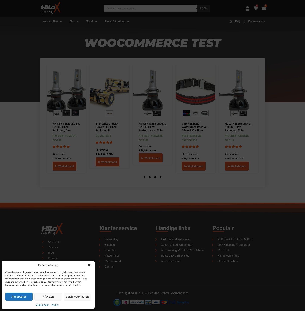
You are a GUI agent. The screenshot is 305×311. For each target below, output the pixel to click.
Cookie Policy (43, 304)
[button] (89, 265)
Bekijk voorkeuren (77, 296)
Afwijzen (48, 296)
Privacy (55, 304)
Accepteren (19, 296)
